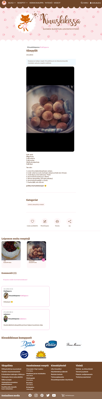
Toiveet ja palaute (82, 371)
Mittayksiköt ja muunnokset (11, 369)
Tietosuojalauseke (57, 377)
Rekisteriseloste (57, 374)
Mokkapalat (30, 378)
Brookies (29, 383)
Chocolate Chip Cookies (34, 369)
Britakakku (30, 387)
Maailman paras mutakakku (36, 373)
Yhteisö (48, 3)
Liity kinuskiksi (56, 369)
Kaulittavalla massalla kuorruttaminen (9, 388)
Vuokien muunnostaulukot (10, 371)
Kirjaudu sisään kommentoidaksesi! (15, 279)
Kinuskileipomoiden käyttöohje (62, 380)
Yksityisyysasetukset (83, 377)
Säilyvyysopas (6, 380)
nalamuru (23, 319)
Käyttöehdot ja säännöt (59, 371)
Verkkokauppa (36, 3)
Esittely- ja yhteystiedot (84, 369)
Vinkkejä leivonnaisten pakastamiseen (9, 383)
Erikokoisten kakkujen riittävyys (13, 374)
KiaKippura (24, 295)
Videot (57, 3)
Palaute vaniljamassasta (84, 374)
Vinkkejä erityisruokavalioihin (12, 377)
